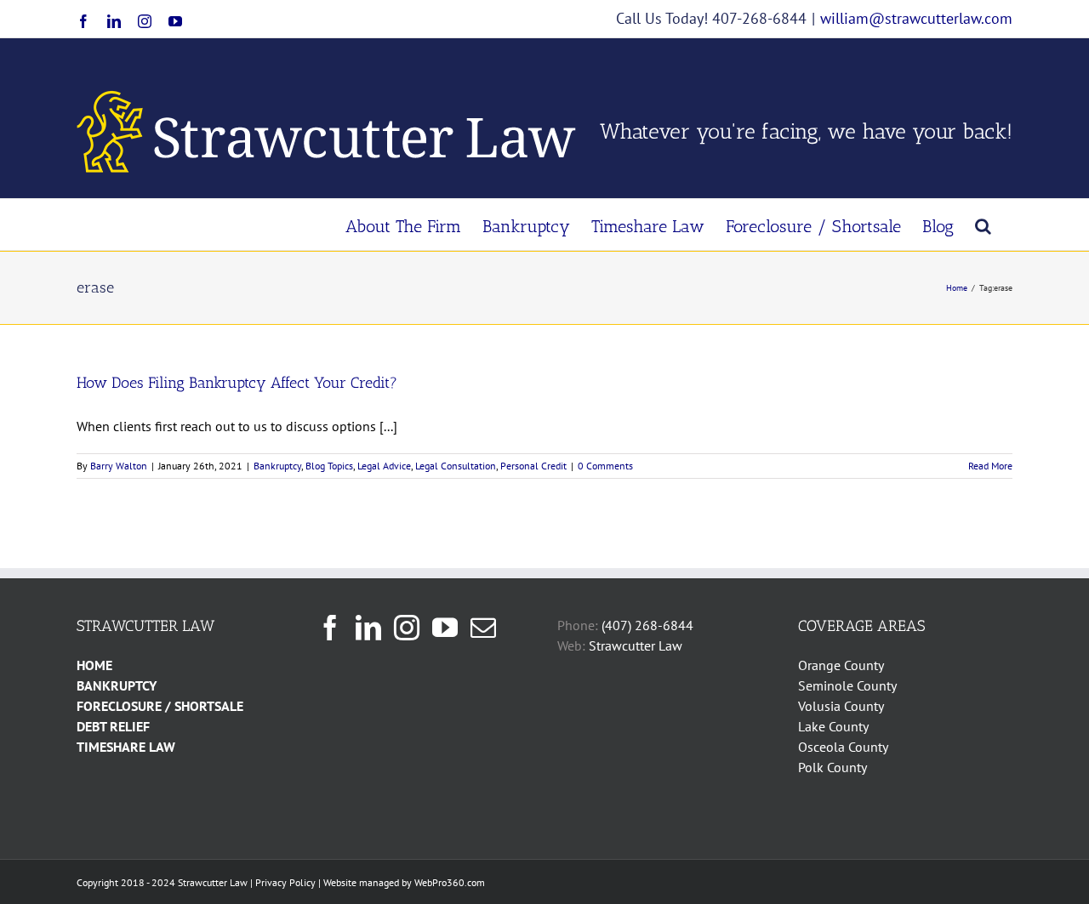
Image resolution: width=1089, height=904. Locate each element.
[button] (983, 224)
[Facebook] (330, 627)
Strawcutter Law (635, 645)
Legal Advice (384, 465)
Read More (990, 465)
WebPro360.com (449, 882)
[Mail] (483, 627)
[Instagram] (406, 627)
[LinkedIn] (368, 627)
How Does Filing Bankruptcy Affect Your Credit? (237, 382)
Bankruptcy (277, 465)
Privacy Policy (285, 882)
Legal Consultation (455, 465)
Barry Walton (118, 465)
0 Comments (605, 465)
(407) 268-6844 (647, 625)
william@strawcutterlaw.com (916, 18)
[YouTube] (445, 627)
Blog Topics (329, 465)
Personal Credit (533, 465)
